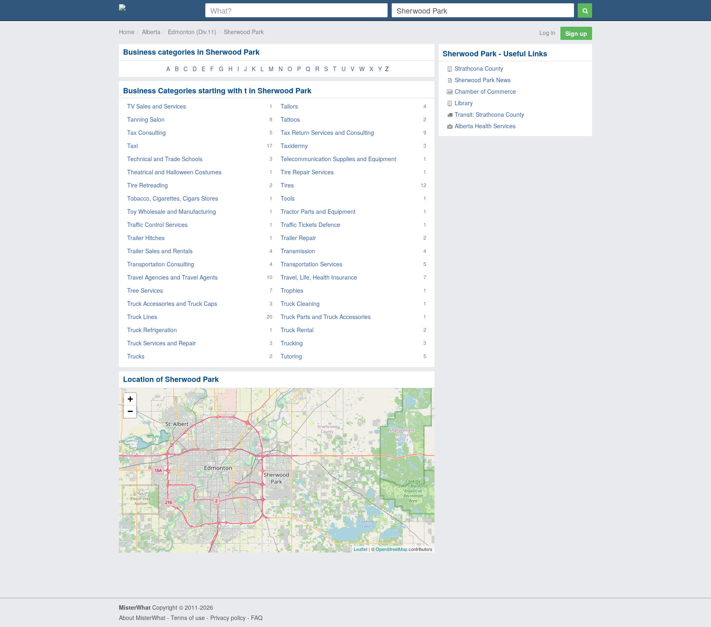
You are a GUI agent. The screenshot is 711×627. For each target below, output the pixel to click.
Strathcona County (479, 68)
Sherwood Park (244, 32)
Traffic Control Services (157, 224)
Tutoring (291, 356)
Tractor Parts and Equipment (318, 211)
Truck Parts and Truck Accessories (326, 316)
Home (127, 32)
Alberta (151, 32)
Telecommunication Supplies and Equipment (338, 159)
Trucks (135, 356)
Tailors (289, 106)
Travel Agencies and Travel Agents (172, 277)
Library (464, 103)
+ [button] (130, 399)
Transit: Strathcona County (489, 114)
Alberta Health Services (485, 126)
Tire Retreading (147, 185)
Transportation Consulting (160, 264)
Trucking (292, 343)
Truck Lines (142, 316)
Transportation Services (311, 264)
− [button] (130, 411)
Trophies (292, 290)
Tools (288, 198)
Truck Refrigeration (152, 330)
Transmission (298, 251)
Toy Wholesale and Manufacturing (171, 211)
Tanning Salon (146, 119)
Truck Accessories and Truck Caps (172, 303)
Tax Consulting (146, 132)
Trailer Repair (298, 238)
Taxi (132, 145)
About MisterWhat (142, 617)
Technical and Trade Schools (164, 159)
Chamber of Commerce (485, 91)
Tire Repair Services (307, 172)
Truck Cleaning (300, 303)
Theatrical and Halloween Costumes (174, 172)
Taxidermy (294, 145)
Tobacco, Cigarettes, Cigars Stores (172, 198)
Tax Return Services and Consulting (327, 132)
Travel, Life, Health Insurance (319, 277)
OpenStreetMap (391, 549)
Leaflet (360, 549)
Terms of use (188, 617)
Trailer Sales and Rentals (160, 251)
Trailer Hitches (146, 238)
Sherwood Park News (483, 80)
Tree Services (145, 290)
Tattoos (290, 119)
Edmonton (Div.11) (192, 32)
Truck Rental (297, 330)
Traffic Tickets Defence (310, 224)
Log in (547, 32)
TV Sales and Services (156, 106)
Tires (287, 185)
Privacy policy (228, 617)
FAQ (257, 617)
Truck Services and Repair (161, 343)
